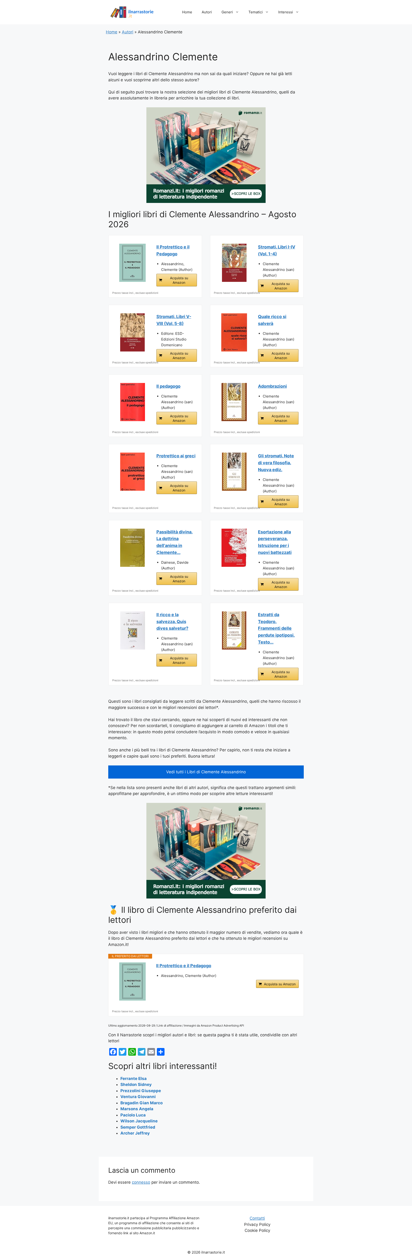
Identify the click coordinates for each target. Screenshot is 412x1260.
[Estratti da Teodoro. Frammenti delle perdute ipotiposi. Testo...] (234, 630)
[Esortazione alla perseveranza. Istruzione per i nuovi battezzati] (234, 548)
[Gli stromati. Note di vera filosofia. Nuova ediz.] (234, 472)
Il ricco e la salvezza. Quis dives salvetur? (172, 621)
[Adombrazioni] (234, 402)
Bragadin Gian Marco (141, 1102)
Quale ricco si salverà (272, 320)
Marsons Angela (136, 1108)
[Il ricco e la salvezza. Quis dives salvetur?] (132, 630)
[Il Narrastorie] (132, 12)
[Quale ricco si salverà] (234, 332)
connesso (141, 1182)
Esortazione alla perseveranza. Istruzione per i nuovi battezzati (275, 542)
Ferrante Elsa (133, 1078)
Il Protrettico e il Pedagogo (173, 250)
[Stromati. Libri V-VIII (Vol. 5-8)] (132, 332)
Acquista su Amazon (179, 280)
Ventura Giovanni (138, 1096)
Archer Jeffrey (135, 1133)
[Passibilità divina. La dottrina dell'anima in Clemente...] (132, 548)
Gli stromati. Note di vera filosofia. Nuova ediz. (276, 462)
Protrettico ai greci (176, 455)
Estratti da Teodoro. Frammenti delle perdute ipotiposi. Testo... (276, 628)
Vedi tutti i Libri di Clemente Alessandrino (206, 771)
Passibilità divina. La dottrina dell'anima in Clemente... (174, 542)
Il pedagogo (168, 386)
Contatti (257, 1218)
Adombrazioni (272, 386)
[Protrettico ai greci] (132, 472)
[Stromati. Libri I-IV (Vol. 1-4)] (234, 263)
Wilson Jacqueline (139, 1121)
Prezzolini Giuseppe (140, 1090)
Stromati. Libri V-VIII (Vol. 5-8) (173, 320)
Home (187, 12)
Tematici (255, 12)
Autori (207, 12)
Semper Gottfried (137, 1127)
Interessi (285, 12)
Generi (227, 12)
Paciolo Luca (133, 1115)
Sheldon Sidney (136, 1084)
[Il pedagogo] (132, 402)
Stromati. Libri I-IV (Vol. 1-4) (276, 250)
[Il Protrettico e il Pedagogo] (132, 263)
